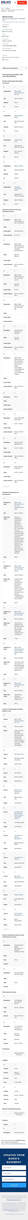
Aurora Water (17, 773)
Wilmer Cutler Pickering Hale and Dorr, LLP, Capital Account (19, 568)
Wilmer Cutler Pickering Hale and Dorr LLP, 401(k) (19, 613)
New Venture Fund (19, 754)
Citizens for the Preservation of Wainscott (18, 791)
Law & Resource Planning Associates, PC (18, 837)
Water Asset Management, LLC (19, 876)
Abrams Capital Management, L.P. (19, 914)
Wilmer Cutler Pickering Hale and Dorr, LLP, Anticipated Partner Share (19, 506)
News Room (22, 2)
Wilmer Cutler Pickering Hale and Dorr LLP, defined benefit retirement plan (19, 651)
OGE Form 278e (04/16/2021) (11, 57)
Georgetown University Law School (18, 188)
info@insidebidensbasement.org (17, 1144)
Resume (6, 59)
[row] (14, 97)
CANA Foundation (19, 894)
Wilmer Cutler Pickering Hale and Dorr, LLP (19, 92)
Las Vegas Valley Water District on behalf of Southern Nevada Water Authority (19, 815)
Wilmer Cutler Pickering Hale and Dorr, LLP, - (19, 684)
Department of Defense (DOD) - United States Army (12, 9)
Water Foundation (18, 166)
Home (2, 8)
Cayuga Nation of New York (18, 858)
